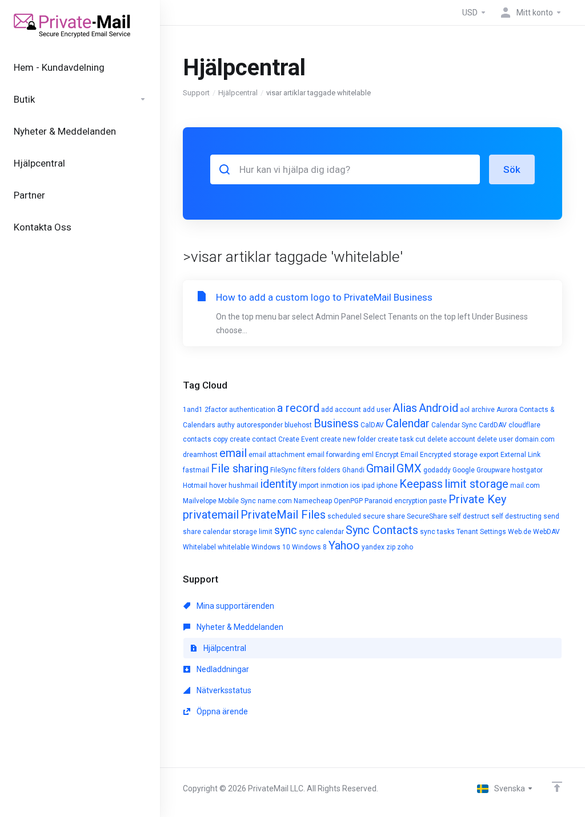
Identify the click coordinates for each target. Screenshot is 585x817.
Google (463, 470)
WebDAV (546, 532)
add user (377, 410)
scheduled (344, 516)
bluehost (298, 425)
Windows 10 (270, 547)
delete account (451, 439)
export (489, 455)
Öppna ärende (221, 711)
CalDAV (372, 425)
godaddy (437, 470)
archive (483, 410)
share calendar (207, 532)
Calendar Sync (454, 425)
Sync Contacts (382, 530)
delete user (495, 439)
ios (355, 486)
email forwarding (333, 455)
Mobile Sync (237, 501)
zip (390, 547)
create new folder (348, 439)
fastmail (196, 470)
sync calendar (321, 532)
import (309, 486)
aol (465, 410)
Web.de (519, 532)
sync (285, 530)
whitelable (234, 547)
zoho (405, 547)
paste (438, 501)
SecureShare (427, 516)
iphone (387, 486)
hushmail (243, 486)
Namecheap (313, 501)
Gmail (380, 468)
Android (438, 408)
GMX (409, 468)
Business (336, 423)
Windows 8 (309, 547)
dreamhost (200, 455)
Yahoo (344, 545)
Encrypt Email (396, 455)
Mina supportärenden (234, 605)
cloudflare (524, 425)
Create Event (298, 439)
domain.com (535, 439)
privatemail (211, 514)
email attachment (277, 455)
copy (220, 439)
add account (341, 410)
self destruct (469, 516)
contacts (197, 439)
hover (218, 486)
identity (278, 484)
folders (329, 470)
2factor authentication (240, 410)
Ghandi (353, 470)
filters (307, 470)
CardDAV (493, 425)
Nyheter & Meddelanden (239, 627)
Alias (404, 408)
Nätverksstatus (223, 690)
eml (368, 455)
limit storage (476, 484)
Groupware (493, 470)
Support (196, 92)
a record (298, 408)
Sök (511, 169)
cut (420, 439)
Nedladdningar (222, 669)
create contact (253, 439)
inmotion (334, 486)
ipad (368, 486)
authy (226, 425)
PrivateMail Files (283, 514)
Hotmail (195, 486)
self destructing (516, 516)
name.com (275, 501)
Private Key (477, 499)
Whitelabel (199, 547)
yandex (373, 547)
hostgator (527, 470)
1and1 (193, 410)
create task (396, 439)
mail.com (525, 486)
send (551, 516)
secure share (384, 516)
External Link (520, 455)
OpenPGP (348, 501)
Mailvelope (200, 501)
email (233, 453)
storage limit (253, 532)
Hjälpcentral (238, 92)
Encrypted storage (449, 455)
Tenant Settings (481, 532)
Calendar (408, 423)
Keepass (421, 484)
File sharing (240, 468)
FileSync (283, 470)
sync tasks (437, 532)
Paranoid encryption (395, 501)
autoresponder (260, 425)
